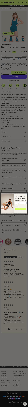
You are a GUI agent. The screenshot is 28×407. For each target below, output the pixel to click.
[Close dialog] (26, 194)
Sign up (20, 208)
